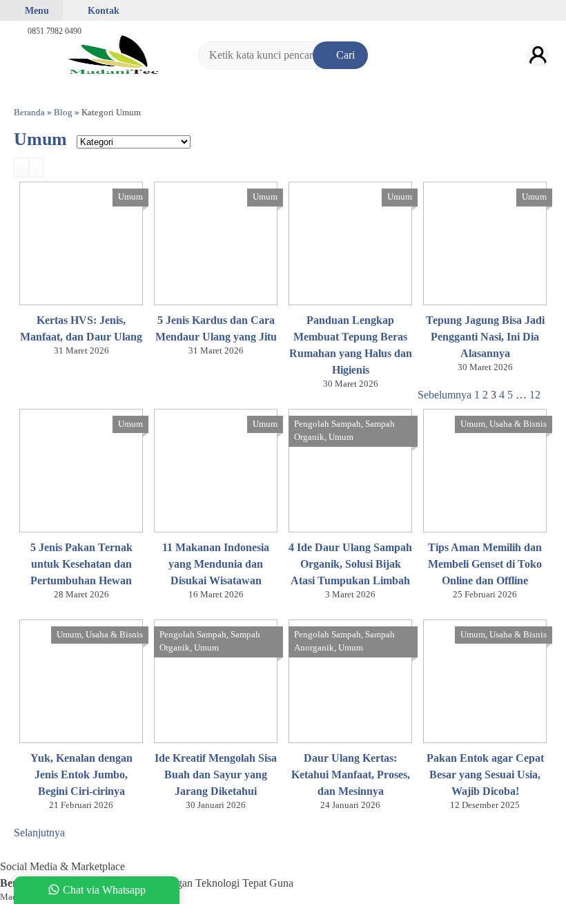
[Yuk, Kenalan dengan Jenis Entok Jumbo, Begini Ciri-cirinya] (81, 680)
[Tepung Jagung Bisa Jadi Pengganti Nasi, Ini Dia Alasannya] (485, 242)
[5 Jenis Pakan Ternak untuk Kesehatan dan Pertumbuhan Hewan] (81, 469)
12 (534, 395)
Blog (63, 112)
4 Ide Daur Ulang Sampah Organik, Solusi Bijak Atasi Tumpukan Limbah (350, 563)
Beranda (29, 112)
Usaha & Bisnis (518, 424)
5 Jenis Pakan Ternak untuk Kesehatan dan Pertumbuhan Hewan (81, 563)
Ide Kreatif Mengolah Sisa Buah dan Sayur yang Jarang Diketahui (216, 774)
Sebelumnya (444, 395)
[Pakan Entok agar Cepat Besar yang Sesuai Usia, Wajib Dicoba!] (485, 680)
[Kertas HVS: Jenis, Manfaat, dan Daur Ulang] (81, 242)
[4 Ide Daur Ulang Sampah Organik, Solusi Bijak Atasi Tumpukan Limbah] (350, 469)
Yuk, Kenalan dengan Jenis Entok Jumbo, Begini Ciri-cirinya (81, 774)
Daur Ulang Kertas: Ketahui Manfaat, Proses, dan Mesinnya (350, 774)
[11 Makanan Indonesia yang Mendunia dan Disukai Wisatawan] (215, 469)
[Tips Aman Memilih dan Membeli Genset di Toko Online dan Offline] (485, 469)
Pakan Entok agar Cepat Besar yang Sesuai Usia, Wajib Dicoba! (485, 774)
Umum (130, 197)
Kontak (102, 10)
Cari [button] (344, 55)
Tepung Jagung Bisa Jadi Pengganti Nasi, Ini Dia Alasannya (485, 336)
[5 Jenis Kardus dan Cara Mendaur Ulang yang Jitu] (215, 242)
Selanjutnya (39, 832)
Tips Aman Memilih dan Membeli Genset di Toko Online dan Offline (485, 563)
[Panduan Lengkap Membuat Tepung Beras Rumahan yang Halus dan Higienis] (350, 242)
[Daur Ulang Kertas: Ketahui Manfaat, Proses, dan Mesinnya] (350, 680)
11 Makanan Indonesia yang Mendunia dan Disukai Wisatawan (215, 563)
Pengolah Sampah (327, 424)
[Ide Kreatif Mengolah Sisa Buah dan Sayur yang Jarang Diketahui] (215, 680)
